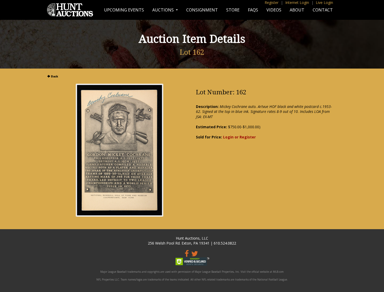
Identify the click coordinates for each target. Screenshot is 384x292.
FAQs (253, 10)
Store (233, 10)
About (297, 10)
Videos (273, 10)
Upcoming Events (124, 10)
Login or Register (239, 137)
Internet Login (297, 2)
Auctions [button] (163, 10)
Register (271, 2)
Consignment (202, 10)
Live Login (324, 2)
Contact (323, 10)
